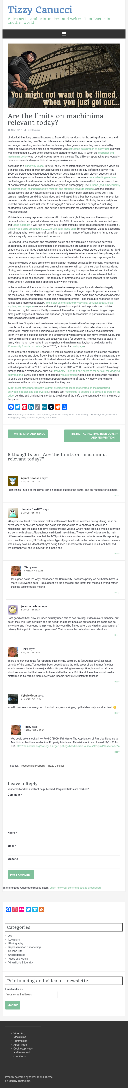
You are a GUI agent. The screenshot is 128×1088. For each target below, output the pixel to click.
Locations (14, 939)
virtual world (51, 417)
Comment (15, 794)
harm (102, 414)
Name (12, 832)
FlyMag (9, 1080)
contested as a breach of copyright (88, 148)
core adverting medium (102, 177)
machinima (111, 414)
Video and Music (59, 414)
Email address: (14, 989)
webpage (78, 346)
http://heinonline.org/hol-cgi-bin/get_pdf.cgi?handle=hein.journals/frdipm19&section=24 (68, 746)
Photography (16, 414)
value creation (68, 374)
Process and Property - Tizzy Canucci (42, 765)
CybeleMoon (29, 695)
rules (23, 417)
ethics (96, 414)
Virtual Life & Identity (78, 414)
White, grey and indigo (27, 433)
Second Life (29, 414)
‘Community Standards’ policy (25, 346)
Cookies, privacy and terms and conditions (23, 1052)
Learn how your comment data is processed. (75, 887)
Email (12, 845)
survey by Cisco (34, 166)
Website (13, 859)
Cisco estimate (21, 224)
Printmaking (20, 1040)
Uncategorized (43, 414)
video (41, 417)
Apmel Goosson (31, 478)
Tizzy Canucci (40, 9)
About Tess (20, 1044)
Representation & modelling (24, 947)
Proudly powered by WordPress (24, 1077)
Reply (117, 495)
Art (10, 935)
